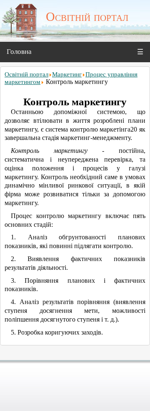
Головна (19, 52)
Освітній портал (26, 74)
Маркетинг (67, 74)
